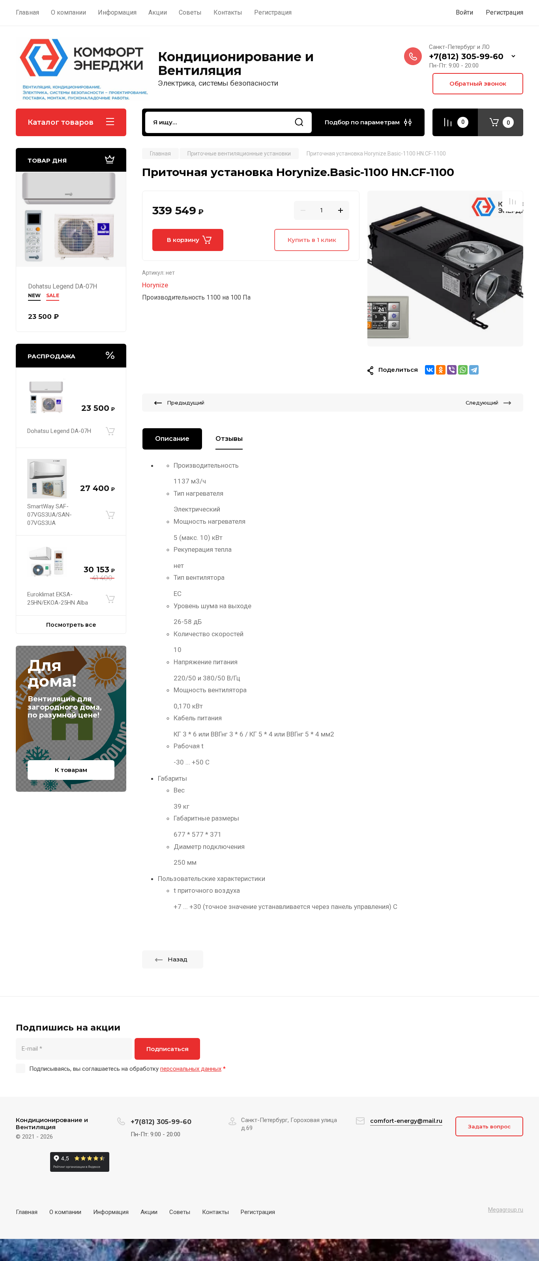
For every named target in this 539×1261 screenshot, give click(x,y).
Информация (111, 1212)
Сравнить (512, 201)
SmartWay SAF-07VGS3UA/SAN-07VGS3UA (49, 515)
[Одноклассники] (440, 370)
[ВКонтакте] (429, 370)
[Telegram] (474, 370)
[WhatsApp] (463, 370)
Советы (179, 1212)
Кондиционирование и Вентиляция (236, 63)
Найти (299, 122)
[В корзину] (110, 431)
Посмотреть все (71, 624)
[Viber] (452, 370)
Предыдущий (185, 402)
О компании (65, 1212)
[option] (445, 269)
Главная (26, 1212)
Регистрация (504, 12)
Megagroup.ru (505, 1210)
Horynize (155, 285)
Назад (177, 959)
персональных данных (190, 1068)
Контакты (215, 1212)
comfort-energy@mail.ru (406, 1120)
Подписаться (167, 1049)
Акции (148, 1212)
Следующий (482, 402)
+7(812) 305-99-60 (466, 56)
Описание (172, 438)
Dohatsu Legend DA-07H (62, 286)
